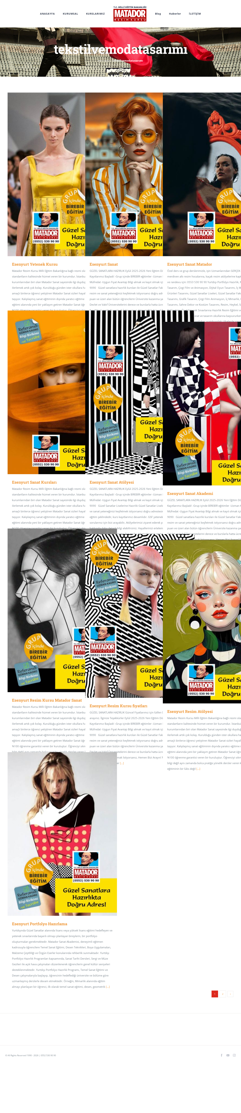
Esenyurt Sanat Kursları (57, 392)
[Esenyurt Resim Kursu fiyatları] (140, 616)
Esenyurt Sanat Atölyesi (135, 392)
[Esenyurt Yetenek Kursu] (62, 174)
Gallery (67, 174)
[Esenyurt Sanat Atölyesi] (140, 392)
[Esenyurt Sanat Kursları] (62, 392)
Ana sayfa (104, 60)
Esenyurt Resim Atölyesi (212, 622)
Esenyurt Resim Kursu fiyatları (135, 616)
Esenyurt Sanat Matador (212, 174)
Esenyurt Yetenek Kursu (57, 174)
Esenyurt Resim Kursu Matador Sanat (57, 610)
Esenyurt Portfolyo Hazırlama (57, 834)
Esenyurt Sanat (135, 174)
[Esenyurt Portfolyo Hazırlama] (62, 834)
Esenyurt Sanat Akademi (212, 404)
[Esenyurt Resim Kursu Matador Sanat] (62, 610)
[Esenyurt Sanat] (140, 174)
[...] (122, 763)
